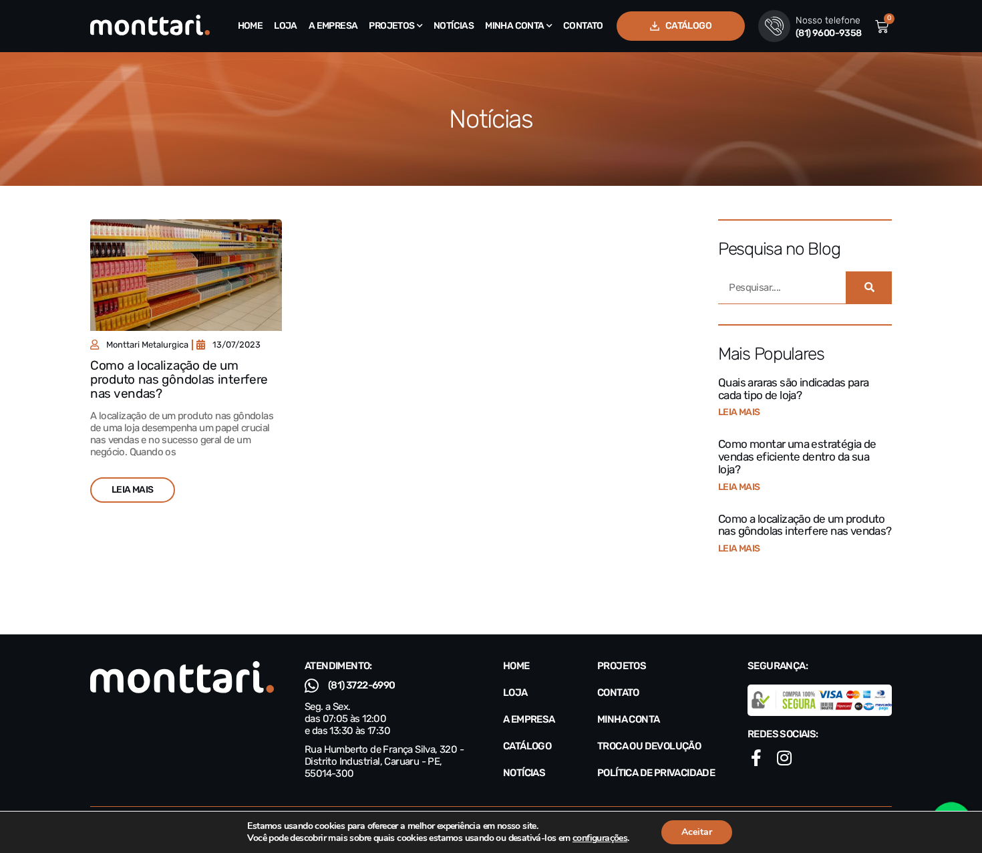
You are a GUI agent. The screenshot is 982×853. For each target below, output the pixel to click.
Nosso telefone (828, 20)
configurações (599, 838)
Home (250, 26)
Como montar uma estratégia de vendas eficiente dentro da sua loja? (797, 456)
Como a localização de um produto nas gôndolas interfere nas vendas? (179, 379)
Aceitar (696, 832)
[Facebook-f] (756, 757)
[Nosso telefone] (774, 26)
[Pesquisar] (869, 287)
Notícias (454, 26)
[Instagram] (784, 757)
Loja (285, 26)
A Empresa (333, 26)
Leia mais (739, 412)
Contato (583, 26)
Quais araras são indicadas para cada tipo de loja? (793, 389)
